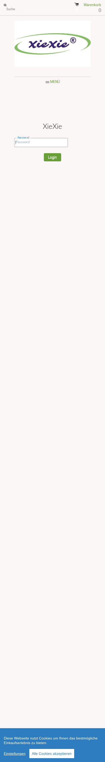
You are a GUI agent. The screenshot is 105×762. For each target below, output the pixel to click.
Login (52, 157)
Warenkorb (92, 7)
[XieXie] (52, 45)
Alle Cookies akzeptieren (52, 753)
